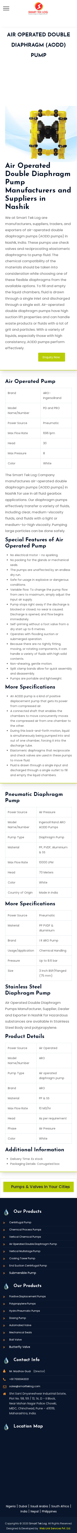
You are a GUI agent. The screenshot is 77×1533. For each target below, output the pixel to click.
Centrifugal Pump (20, 1222)
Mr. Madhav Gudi (20, 1371)
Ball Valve (15, 1339)
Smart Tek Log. (38, 1523)
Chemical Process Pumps (25, 1229)
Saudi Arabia (39, 1506)
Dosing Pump (17, 1318)
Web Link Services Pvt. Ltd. (55, 1528)
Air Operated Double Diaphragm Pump (33, 1244)
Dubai (23, 1506)
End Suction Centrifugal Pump (28, 1265)
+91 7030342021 (19, 1379)
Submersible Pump (22, 1273)
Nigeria (11, 1506)
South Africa (60, 1506)
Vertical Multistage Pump (24, 1251)
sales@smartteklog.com (24, 1386)
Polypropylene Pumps (22, 1303)
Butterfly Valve (19, 1347)
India (24, 1511)
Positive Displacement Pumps (27, 1296)
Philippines (49, 1511)
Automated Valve (20, 1325)
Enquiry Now (51, 357)
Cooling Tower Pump (22, 1258)
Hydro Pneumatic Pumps (24, 1311)
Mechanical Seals (20, 1332)
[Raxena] (38, 8)
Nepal (35, 1511)
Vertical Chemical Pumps (25, 1236)
